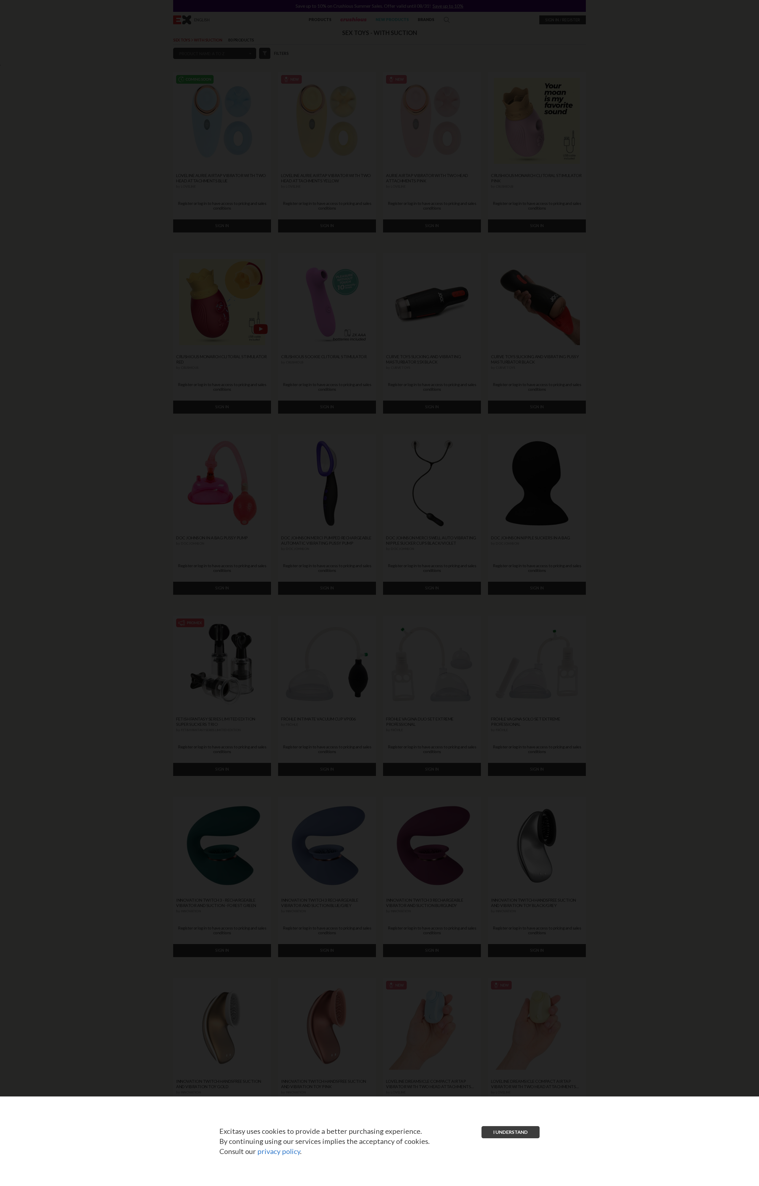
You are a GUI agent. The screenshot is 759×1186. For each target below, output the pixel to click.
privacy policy (278, 1151)
